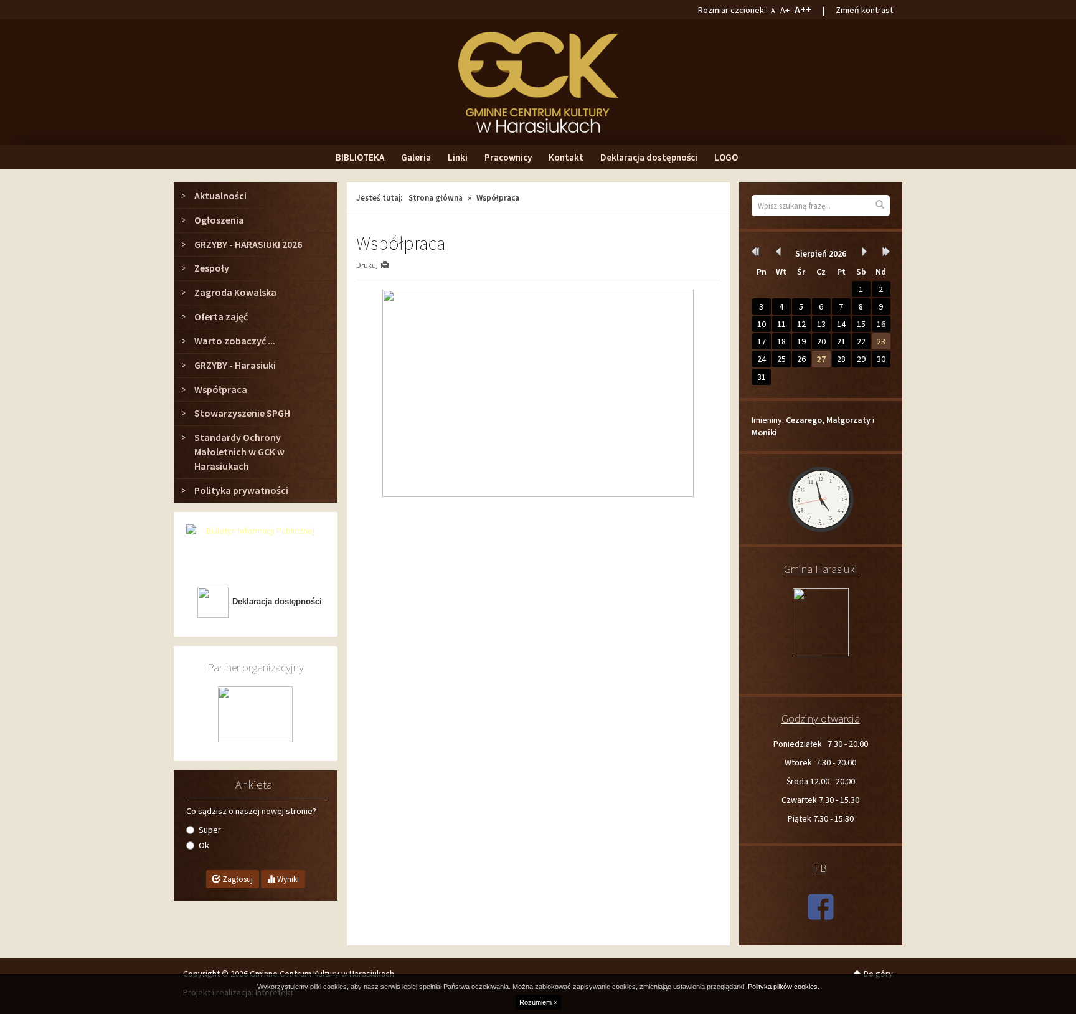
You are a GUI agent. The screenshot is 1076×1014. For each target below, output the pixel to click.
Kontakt (566, 157)
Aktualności (220, 195)
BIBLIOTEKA (360, 157)
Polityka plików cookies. (783, 986)
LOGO (726, 157)
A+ (785, 10)
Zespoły (211, 268)
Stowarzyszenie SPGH (242, 413)
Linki (458, 157)
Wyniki (287, 879)
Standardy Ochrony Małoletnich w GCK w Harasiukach (239, 451)
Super (210, 829)
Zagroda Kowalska (235, 292)
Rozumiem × (538, 1002)
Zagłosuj (236, 879)
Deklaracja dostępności (648, 157)
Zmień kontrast (864, 10)
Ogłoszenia (219, 220)
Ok (204, 845)
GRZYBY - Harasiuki (235, 365)
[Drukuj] (390, 265)
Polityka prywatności (241, 490)
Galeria (416, 157)
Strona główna (435, 197)
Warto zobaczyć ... (234, 340)
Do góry (877, 973)
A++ (803, 9)
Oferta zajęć (221, 316)
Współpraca (220, 389)
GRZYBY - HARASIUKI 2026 (248, 244)
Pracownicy (508, 157)
